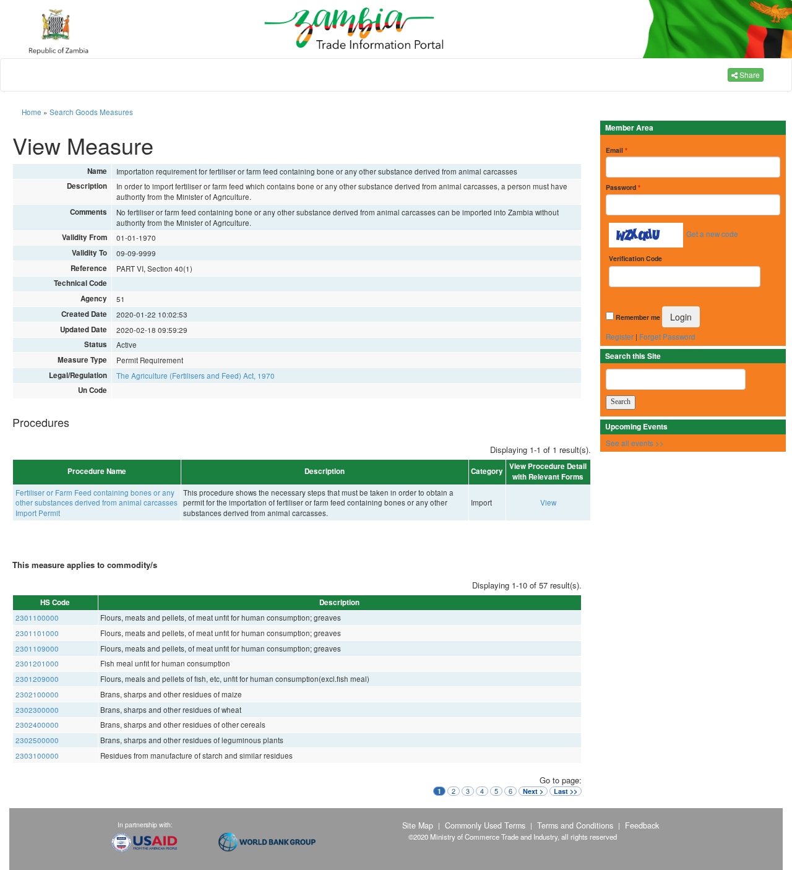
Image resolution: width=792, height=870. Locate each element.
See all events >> (635, 443)
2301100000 (37, 617)
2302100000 (37, 694)
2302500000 (37, 740)
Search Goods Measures (91, 112)
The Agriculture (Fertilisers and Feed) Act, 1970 (195, 376)
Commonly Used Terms (485, 825)
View (548, 502)
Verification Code (635, 258)
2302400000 (37, 725)
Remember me (638, 317)
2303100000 (37, 755)
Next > (533, 791)
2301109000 (37, 648)
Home (31, 112)
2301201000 (37, 663)
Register (620, 337)
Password (623, 187)
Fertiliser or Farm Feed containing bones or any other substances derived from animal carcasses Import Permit (96, 503)
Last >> (565, 791)
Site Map (417, 825)
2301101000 (37, 633)
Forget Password (667, 337)
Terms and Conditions (575, 825)
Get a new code (712, 234)
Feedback (642, 825)
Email (616, 150)
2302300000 (37, 710)
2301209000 (37, 679)
